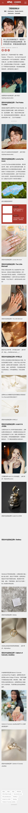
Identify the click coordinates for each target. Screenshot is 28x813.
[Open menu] (25, 3)
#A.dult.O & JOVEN (6, 799)
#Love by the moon (18, 794)
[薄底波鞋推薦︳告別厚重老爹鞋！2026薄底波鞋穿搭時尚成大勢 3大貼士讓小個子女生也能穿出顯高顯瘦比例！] (7, 218)
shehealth (17, 13)
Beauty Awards (19, 11)
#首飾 (13, 791)
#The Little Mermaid (6, 796)
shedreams (11, 11)
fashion (3, 47)
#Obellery (15, 799)
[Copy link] (8, 50)
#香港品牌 (19, 791)
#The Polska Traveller (6, 794)
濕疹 (5, 11)
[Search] (2, 2)
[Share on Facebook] (2, 50)
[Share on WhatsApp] (5, 50)
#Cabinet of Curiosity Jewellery (9, 801)
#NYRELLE (15, 796)
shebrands (11, 13)
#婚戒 (3, 791)
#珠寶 (8, 791)
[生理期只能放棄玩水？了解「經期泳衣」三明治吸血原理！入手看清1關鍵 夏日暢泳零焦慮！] (7, 209)
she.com (9, 47)
